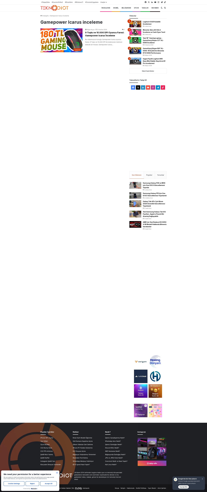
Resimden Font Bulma (80, 458)
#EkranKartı (69, 2)
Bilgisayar (126, 8)
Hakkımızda (130, 488)
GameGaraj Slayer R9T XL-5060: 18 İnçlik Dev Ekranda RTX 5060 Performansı (153, 51)
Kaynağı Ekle (183, 487)
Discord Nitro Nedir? (112, 448)
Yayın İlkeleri (152, 488)
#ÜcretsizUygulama (91, 2)
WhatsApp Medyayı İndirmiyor (83, 461)
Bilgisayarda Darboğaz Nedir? (115, 454)
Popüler (149, 175)
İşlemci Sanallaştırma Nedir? (115, 438)
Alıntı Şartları (162, 488)
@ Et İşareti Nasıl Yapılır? (81, 464)
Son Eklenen (136, 175)
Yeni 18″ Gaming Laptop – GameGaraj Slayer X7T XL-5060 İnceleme (153, 40)
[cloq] (78, 488)
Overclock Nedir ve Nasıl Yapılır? (116, 461)
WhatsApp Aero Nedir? (113, 441)
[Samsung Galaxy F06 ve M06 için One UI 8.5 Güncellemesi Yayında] (135, 185)
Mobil (116, 8)
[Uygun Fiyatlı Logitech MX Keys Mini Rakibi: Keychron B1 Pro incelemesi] (135, 61)
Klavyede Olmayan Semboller (50, 464)
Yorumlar (160, 175)
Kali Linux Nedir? (111, 464)
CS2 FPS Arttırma (46, 451)
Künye (117, 488)
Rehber (155, 8)
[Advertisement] (148, 127)
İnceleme (106, 8)
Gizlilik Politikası (141, 488)
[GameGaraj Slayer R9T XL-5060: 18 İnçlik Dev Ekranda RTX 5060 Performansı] (135, 50)
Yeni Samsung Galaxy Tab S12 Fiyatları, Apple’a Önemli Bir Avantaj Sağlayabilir (154, 214)
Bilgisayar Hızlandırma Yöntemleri (84, 454)
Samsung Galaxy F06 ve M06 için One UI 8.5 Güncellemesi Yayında (154, 185)
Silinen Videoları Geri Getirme (83, 444)
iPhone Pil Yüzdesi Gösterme (83, 448)
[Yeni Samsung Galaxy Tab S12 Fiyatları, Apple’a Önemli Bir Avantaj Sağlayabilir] (135, 214)
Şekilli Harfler (44, 458)
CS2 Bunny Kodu (46, 448)
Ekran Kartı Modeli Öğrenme (82, 438)
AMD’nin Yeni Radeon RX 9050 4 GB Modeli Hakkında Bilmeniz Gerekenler (155, 224)
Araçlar (102, 2)
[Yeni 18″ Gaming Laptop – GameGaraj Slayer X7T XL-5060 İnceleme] (135, 40)
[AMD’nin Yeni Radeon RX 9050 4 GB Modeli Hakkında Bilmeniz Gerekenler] (135, 224)
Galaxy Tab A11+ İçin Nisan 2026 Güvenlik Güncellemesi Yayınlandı (154, 203)
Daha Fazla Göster (148, 71)
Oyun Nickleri (45, 444)
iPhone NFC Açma (46, 438)
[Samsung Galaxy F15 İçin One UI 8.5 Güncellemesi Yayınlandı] (135, 195)
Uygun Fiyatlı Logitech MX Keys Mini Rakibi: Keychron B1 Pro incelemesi (154, 61)
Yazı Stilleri (44, 441)
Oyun (136, 8)
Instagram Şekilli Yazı (47, 461)
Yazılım (145, 8)
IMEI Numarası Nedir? (112, 451)
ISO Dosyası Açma (79, 451)
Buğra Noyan (91, 29)
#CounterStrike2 (57, 2)
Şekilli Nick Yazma (46, 454)
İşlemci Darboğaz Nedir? (113, 444)
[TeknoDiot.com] (54, 8)
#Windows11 (79, 2)
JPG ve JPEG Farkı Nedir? (114, 458)
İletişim (123, 488)
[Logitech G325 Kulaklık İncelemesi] (135, 24)
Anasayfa (45, 16)
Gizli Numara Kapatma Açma (83, 441)
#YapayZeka (46, 2)
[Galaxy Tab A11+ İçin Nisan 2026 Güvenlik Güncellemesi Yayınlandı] (135, 203)
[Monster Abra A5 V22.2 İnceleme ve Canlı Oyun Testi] (135, 32)
